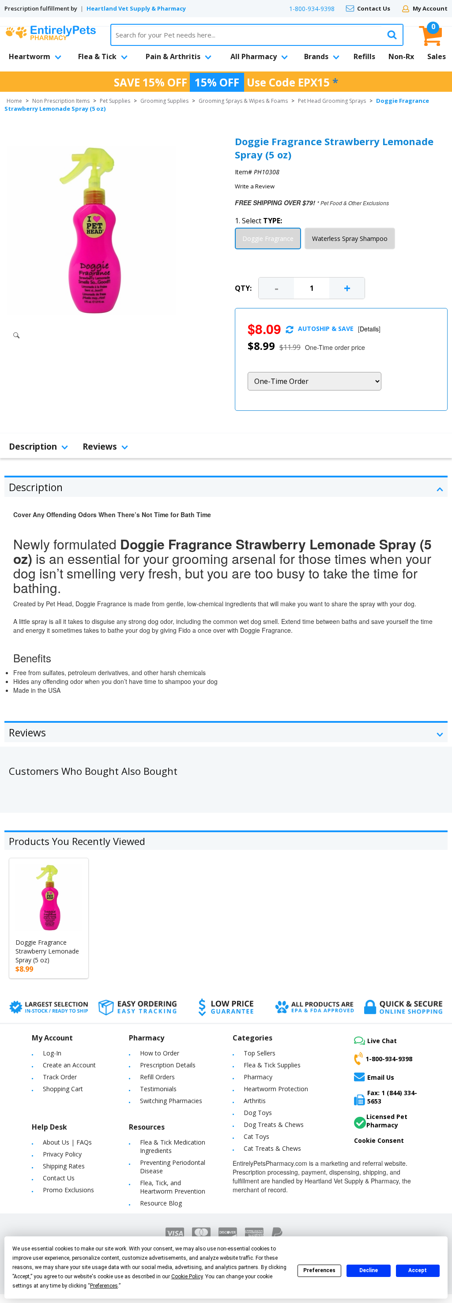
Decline (368, 1270)
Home (14, 101)
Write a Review (255, 186)
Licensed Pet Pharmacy (386, 1120)
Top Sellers (259, 1053)
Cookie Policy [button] (187, 1276)
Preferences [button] (104, 1286)
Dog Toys (258, 1112)
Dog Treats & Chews (274, 1124)
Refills (364, 56)
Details (369, 328)
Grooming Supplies (164, 101)
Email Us (380, 1077)
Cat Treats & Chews (272, 1148)
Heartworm (29, 56)
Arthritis (255, 1100)
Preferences (319, 1270)
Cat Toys (256, 1136)
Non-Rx (401, 56)
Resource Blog (161, 1203)
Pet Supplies (115, 101)
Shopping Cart (63, 1089)
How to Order (159, 1053)
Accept (417, 1270)
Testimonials (158, 1089)
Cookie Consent (379, 1140)
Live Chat (382, 1040)
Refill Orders (157, 1077)
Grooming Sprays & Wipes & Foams (243, 101)
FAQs (84, 1142)
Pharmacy (258, 1077)
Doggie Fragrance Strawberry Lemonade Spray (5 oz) (47, 951)
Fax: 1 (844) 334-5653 (392, 1097)
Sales (436, 56)
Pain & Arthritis (173, 56)
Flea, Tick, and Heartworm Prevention (172, 1187)
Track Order (60, 1077)
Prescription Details (168, 1065)
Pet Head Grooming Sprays (332, 101)
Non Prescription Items (61, 101)
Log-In (52, 1053)
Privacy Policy (62, 1154)
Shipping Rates (64, 1166)
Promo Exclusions (68, 1190)
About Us (56, 1142)
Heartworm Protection (276, 1089)
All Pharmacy (253, 56)
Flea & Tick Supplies (272, 1065)
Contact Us (373, 8)
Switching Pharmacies (171, 1100)
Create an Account (69, 1065)
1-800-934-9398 (312, 8)
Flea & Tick (97, 56)
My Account (430, 8)
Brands (316, 56)
